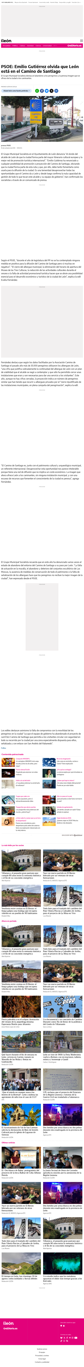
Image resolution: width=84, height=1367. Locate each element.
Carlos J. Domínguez (49, 1062)
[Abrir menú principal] (81, 41)
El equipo (42, 1352)
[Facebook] (42, 91)
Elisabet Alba (6, 916)
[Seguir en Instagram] (72, 1338)
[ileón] (14, 1323)
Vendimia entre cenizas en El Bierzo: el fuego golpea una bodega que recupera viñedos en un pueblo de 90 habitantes (19, 911)
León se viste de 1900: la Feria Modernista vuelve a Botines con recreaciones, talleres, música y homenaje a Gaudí (62, 1057)
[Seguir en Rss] (67, 1341)
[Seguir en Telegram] (70, 1338)
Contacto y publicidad (42, 1362)
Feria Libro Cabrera (76, 2)
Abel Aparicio (6, 880)
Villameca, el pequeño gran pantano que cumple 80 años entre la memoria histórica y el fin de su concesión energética (21, 875)
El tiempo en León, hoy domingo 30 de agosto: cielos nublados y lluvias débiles (19, 1277)
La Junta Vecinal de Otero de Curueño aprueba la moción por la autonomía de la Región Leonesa (62, 1172)
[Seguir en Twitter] (64, 1338)
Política (15, 46)
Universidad (47, 46)
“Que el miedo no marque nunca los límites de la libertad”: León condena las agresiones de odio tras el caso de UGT (20, 1094)
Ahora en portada (9, 921)
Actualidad (6, 46)
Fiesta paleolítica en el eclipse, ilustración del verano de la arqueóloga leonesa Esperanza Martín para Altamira (20, 1021)
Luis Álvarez (47, 916)
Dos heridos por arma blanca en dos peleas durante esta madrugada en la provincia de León (62, 1130)
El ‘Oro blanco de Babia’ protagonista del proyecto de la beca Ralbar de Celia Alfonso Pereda (21, 1172)
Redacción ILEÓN (7, 1064)
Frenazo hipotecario (33, 2)
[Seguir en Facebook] (67, 1338)
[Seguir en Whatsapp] (64, 1341)
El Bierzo (57, 46)
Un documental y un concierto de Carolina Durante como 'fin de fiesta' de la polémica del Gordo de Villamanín (62, 1021)
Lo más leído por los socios (13, 845)
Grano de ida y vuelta (44, 2)
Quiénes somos (42, 1349)
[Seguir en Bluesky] (61, 1338)
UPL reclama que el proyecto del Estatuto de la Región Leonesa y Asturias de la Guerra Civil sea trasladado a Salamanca (62, 1094)
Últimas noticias (8, 1143)
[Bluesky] (47, 91)
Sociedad (30, 46)
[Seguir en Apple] (64, 1326)
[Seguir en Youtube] (75, 1338)
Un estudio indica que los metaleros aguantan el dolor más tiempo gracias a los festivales (62, 1278)
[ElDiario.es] (74, 46)
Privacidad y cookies (42, 1355)
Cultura (22, 46)
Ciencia (38, 46)
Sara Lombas (47, 1027)
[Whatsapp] (37, 91)
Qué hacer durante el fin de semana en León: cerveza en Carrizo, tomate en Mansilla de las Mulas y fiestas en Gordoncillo (19, 1058)
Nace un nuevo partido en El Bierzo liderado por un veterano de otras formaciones (59, 875)
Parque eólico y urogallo (65, 2)
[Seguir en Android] (61, 1326)
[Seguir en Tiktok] (61, 1341)
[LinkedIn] (56, 91)
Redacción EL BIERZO (50, 880)
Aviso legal (42, 1359)
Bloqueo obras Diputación (21, 2)
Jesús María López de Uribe (10, 1027)
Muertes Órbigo (54, 2)
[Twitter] (51, 91)
